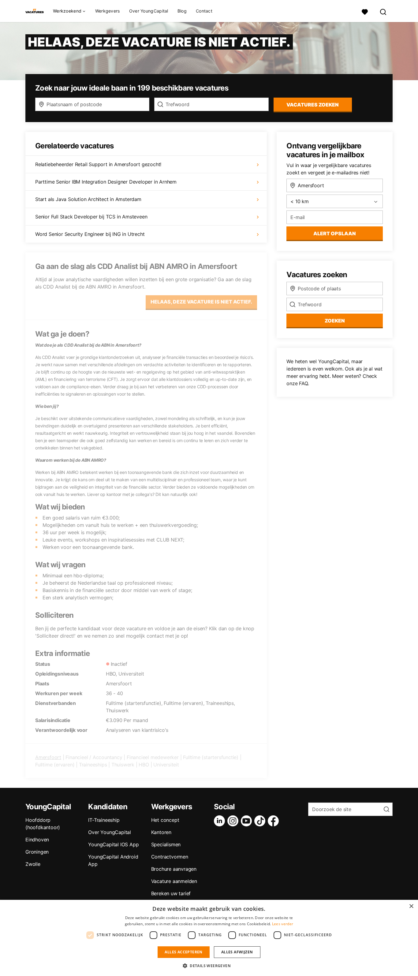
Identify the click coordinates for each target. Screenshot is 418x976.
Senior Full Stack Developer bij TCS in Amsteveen (91, 217)
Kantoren (161, 832)
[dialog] (209, 938)
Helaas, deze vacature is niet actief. (201, 302)
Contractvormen (169, 857)
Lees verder (282, 923)
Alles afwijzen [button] (237, 952)
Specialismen (166, 844)
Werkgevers (107, 10)
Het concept (165, 820)
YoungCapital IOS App (113, 844)
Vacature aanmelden (174, 881)
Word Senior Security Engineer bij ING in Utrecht (89, 234)
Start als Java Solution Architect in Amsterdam (88, 199)
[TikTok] (261, 820)
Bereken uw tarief (171, 893)
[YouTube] (247, 820)
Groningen (37, 852)
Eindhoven (37, 839)
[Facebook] (274, 820)
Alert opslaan (334, 233)
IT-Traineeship (103, 820)
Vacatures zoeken (312, 105)
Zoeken (335, 321)
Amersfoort (48, 757)
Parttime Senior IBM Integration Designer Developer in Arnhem (106, 182)
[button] (209, 966)
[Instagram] (234, 820)
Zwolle (32, 864)
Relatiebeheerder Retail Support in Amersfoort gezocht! (98, 164)
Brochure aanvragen (173, 869)
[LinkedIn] (220, 820)
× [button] (411, 906)
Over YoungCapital (148, 10)
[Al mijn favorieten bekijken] (364, 11)
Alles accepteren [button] (183, 952)
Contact (204, 10)
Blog (182, 10)
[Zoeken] (383, 11)
